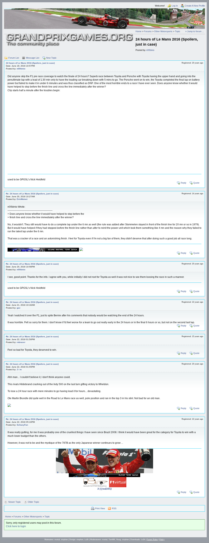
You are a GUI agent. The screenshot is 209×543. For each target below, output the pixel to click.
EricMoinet (22, 199)
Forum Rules (152, 540)
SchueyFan (22, 425)
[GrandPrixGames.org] (70, 34)
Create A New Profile (195, 5)
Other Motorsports (163, 31)
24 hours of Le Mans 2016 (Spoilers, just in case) (30, 63)
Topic (177, 31)
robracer (21, 342)
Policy (162, 540)
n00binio (150, 50)
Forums (148, 31)
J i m (19, 369)
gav (18, 308)
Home (138, 31)
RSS (114, 508)
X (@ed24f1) (104, 488)
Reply (183, 183)
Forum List (13, 58)
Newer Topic (14, 502)
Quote (196, 183)
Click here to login (16, 526)
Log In (175, 5)
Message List (32, 58)
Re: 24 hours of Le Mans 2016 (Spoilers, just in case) (32, 194)
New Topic (51, 58)
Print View (100, 508)
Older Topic (33, 502)
